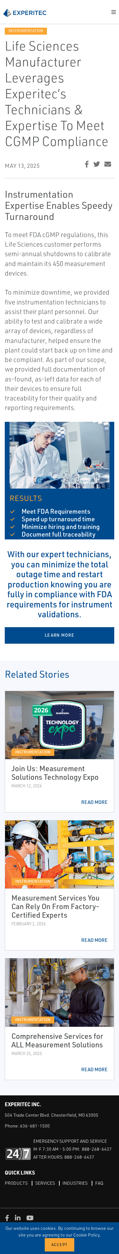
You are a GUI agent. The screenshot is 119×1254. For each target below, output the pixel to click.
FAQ (99, 1183)
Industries (75, 1183)
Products (16, 1183)
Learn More (59, 635)
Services (45, 1183)
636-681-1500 (35, 1125)
